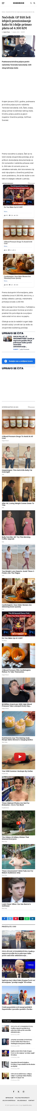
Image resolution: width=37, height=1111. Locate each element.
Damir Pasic (7, 32)
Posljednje (7, 1021)
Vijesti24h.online (27, 1105)
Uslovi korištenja (9, 1100)
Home (3, 12)
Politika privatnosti (22, 1097)
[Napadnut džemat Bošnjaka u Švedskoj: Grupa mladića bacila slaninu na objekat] (5, 1064)
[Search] (34, 3)
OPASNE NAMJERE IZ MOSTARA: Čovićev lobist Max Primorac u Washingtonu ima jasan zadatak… (21, 1041)
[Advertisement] (18, 85)
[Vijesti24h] (18, 3)
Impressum (9, 1097)
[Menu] (3, 3)
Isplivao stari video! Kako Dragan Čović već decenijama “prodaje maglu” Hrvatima (18, 981)
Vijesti (23, 32)
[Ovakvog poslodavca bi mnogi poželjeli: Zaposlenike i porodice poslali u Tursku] (18, 995)
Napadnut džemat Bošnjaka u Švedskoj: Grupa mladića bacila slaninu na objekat (23, 1064)
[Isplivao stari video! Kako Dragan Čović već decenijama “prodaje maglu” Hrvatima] (18, 968)
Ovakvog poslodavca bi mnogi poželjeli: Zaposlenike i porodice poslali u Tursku (17, 1008)
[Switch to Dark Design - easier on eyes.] (31, 3)
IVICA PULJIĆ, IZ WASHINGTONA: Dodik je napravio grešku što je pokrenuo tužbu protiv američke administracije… (18, 953)
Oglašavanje (22, 1100)
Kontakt (31, 1100)
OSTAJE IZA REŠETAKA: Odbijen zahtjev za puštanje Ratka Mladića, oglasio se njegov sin (21, 1075)
